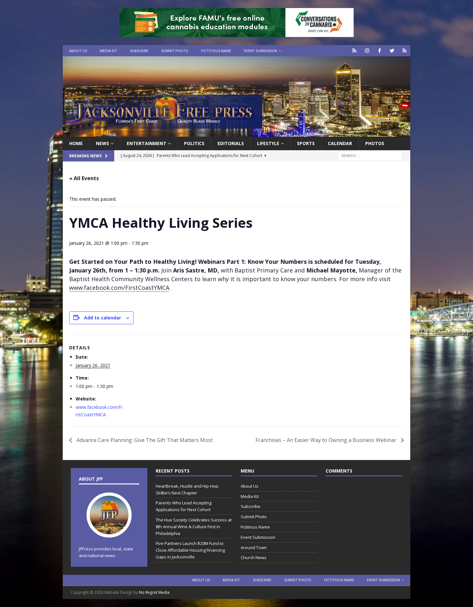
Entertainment (146, 143)
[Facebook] (379, 50)
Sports (306, 143)
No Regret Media (154, 592)
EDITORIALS (231, 143)
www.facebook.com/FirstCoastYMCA (119, 287)
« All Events (84, 178)
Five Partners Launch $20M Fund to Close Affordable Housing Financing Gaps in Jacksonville (190, 550)
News (102, 143)
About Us (78, 50)
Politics (194, 143)
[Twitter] (392, 50)
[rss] (404, 50)
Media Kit (108, 50)
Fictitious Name (216, 50)
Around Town (254, 547)
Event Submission (260, 50)
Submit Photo (174, 50)
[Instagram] (367, 50)
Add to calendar (102, 318)
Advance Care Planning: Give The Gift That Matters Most (145, 440)
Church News (253, 557)
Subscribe (139, 50)
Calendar (340, 143)
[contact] (354, 50)
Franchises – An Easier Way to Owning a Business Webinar (326, 440)
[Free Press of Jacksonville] (236, 133)
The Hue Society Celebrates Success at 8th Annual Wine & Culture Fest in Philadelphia (194, 526)
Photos (374, 143)
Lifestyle (268, 143)
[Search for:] (370, 155)
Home (76, 143)
